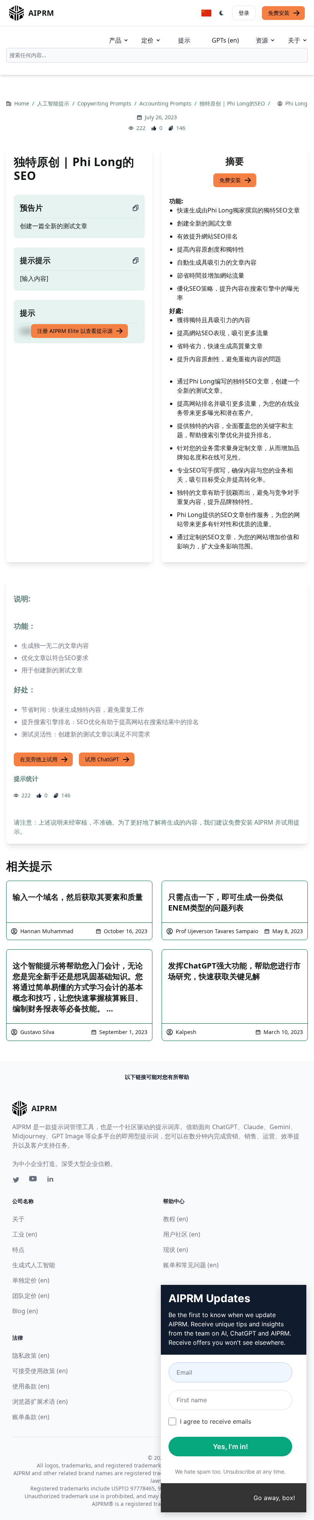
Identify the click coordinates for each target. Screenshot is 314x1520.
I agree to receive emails (215, 1421)
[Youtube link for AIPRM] (33, 1180)
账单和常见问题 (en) (191, 1265)
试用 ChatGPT (102, 759)
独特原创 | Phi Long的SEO (233, 103)
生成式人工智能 (33, 1265)
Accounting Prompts (166, 103)
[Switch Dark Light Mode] (221, 13)
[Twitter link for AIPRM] (16, 1180)
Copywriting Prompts (105, 103)
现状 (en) (175, 1249)
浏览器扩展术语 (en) (40, 1401)
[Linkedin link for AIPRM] (52, 1180)
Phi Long (296, 103)
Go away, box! (274, 1498)
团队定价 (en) (30, 1295)
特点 (18, 1249)
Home (22, 103)
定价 (147, 40)
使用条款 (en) (30, 1386)
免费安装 (278, 12)
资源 (262, 40)
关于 (294, 40)
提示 (184, 40)
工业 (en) (24, 1234)
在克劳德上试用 (38, 759)
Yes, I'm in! (230, 1447)
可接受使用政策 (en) (40, 1371)
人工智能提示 (54, 103)
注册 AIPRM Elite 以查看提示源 (75, 330)
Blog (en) (25, 1311)
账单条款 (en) (30, 1417)
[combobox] (157, 55)
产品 (115, 40)
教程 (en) (175, 1219)
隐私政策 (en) (30, 1355)
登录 (244, 12)
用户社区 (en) (181, 1234)
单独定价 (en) (30, 1280)
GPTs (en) (225, 40)
